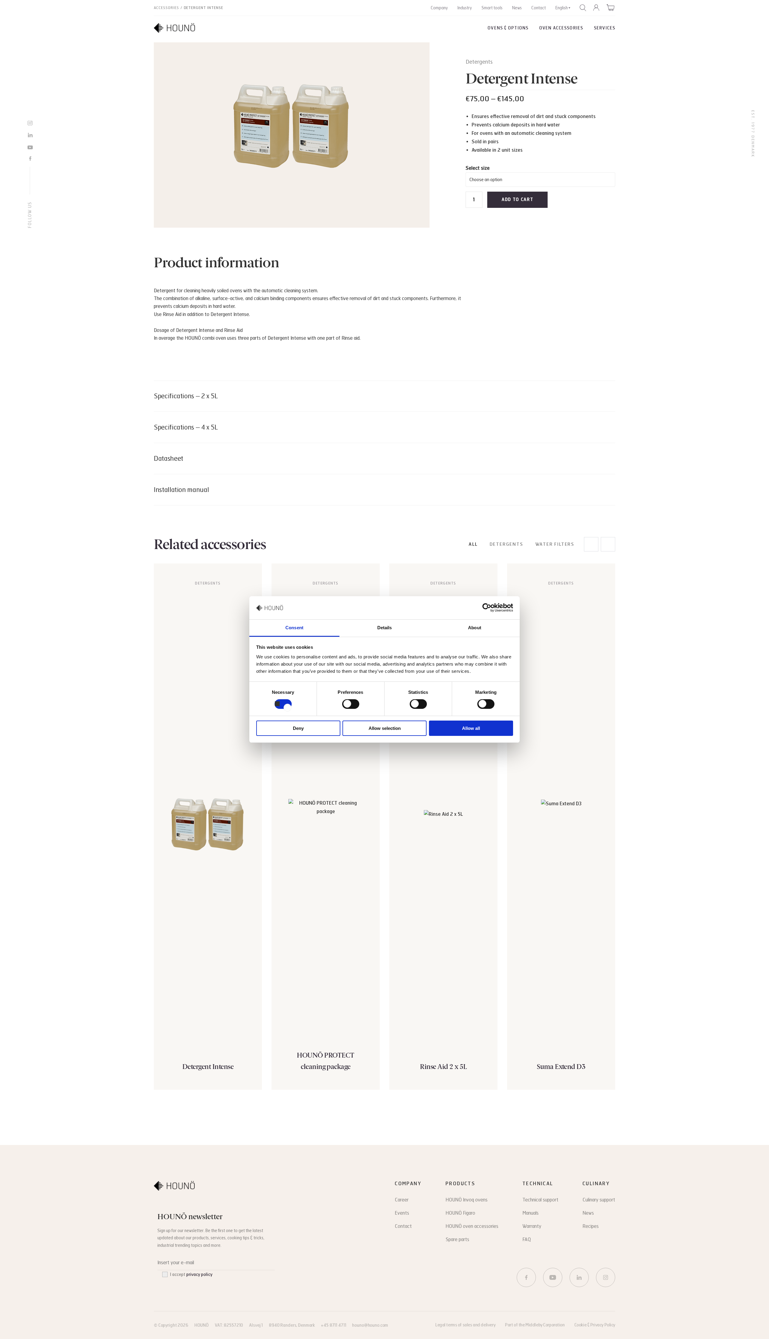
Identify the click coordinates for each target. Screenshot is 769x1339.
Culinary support (598, 1200)
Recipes (590, 1226)
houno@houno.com (370, 1325)
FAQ (526, 1239)
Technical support (540, 1200)
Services (604, 28)
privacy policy (199, 1274)
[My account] (596, 8)
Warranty (531, 1226)
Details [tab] (384, 627)
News (517, 8)
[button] (608, 544)
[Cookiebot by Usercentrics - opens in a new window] (486, 607)
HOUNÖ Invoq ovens (466, 1200)
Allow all (471, 728)
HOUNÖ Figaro (460, 1213)
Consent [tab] (294, 627)
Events (402, 1213)
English (561, 8)
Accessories (166, 8)
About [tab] (474, 627)
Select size (478, 168)
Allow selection (385, 728)
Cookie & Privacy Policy (594, 1325)
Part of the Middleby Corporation (535, 1325)
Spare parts (457, 1239)
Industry (464, 8)
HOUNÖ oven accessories (471, 1226)
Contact (538, 8)
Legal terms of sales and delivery (465, 1325)
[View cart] (611, 7)
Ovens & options (508, 28)
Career (402, 1200)
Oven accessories (561, 28)
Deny (298, 728)
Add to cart (517, 199)
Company (439, 8)
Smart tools (492, 8)
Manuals (530, 1213)
